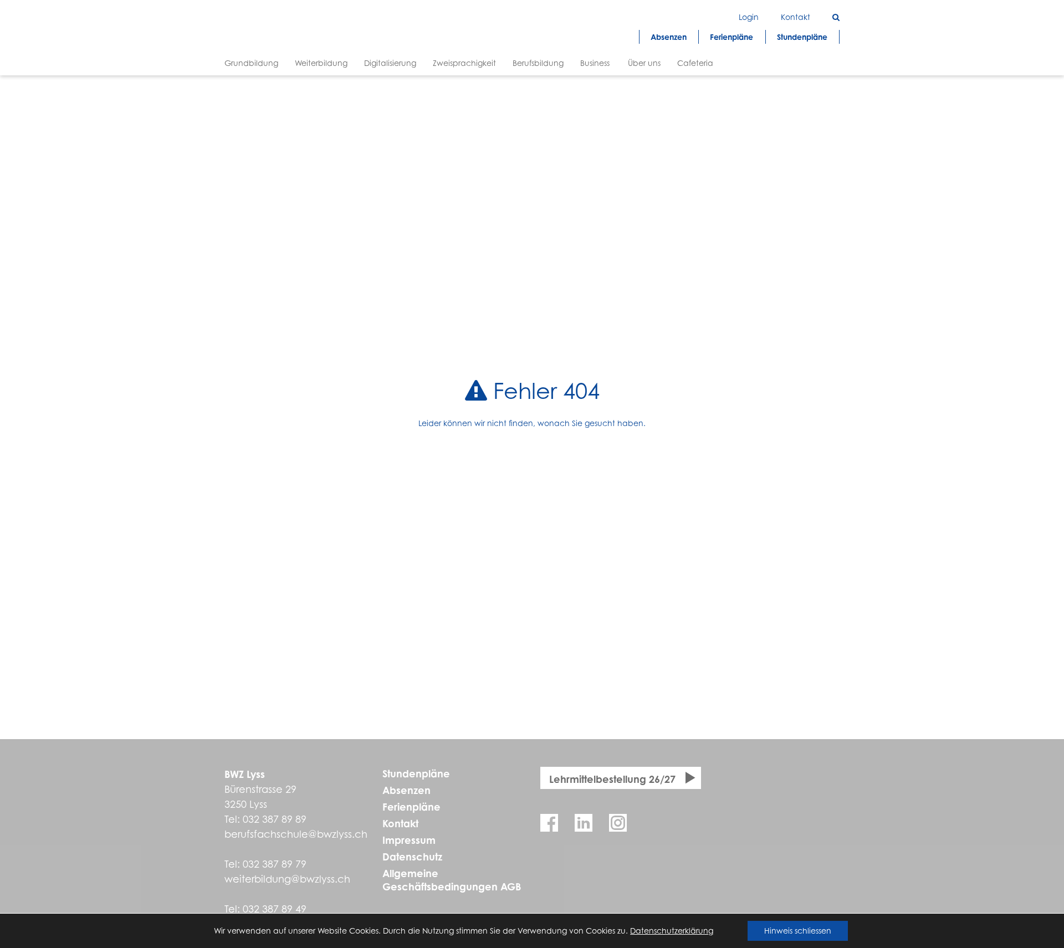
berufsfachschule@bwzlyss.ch (295, 834)
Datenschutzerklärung (671, 930)
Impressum (409, 840)
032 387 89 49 (274, 909)
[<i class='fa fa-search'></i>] (836, 17)
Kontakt (400, 823)
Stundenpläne (416, 773)
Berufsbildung (538, 63)
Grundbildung (251, 63)
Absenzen (406, 790)
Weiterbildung (321, 63)
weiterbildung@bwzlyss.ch (287, 879)
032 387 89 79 (274, 864)
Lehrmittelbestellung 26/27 (612, 779)
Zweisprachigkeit (464, 63)
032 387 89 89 (274, 819)
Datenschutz (412, 856)
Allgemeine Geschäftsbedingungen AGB (451, 880)
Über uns (644, 63)
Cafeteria (695, 63)
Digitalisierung (390, 63)
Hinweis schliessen (797, 930)
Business (595, 63)
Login (749, 17)
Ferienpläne (411, 807)
